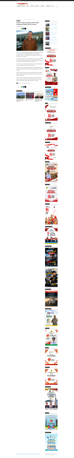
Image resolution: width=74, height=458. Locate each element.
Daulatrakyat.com (18, 454)
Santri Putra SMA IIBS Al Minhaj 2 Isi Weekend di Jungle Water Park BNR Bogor (54, 24)
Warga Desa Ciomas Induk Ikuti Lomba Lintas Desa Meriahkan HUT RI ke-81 (30, 100)
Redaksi (46, 453)
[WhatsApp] (22, 28)
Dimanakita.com (28, 454)
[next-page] (18, 103)
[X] (25, 28)
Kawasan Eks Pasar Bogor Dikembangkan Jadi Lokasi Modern (53, 43)
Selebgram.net (28, 453)
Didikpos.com (23, 454)
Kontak (51, 454)
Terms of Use (48, 454)
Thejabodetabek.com (38, 454)
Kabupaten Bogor (20, 19)
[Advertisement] (37, 12)
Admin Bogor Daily (19, 26)
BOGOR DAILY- (19, 52)
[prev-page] (16, 103)
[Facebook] (23, 28)
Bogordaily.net (18, 453)
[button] (57, 6)
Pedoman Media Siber (50, 453)
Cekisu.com (36, 453)
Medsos (54, 454)
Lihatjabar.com (33, 454)
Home (17, 19)
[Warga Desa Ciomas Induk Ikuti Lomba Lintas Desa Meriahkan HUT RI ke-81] (30, 95)
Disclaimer (54, 453)
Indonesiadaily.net (23, 453)
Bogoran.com (32, 453)
